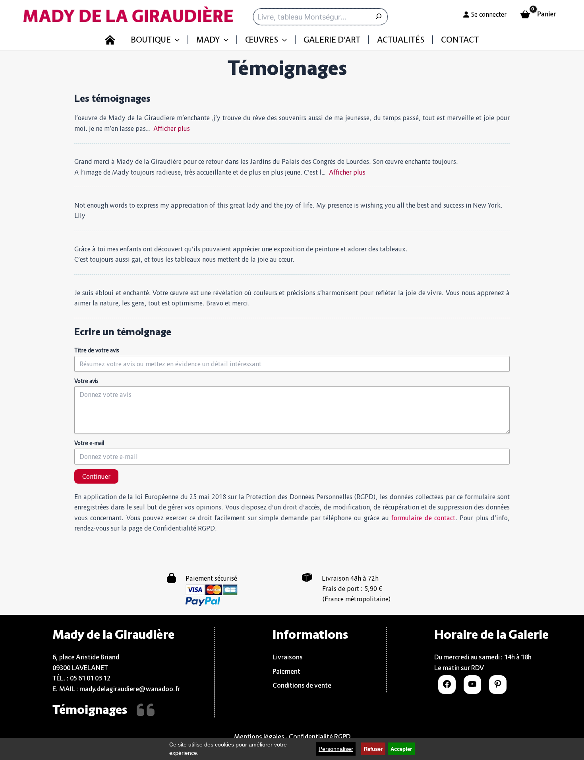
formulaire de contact (423, 518)
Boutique (151, 39)
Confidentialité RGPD (319, 737)
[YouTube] (472, 686)
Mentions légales (259, 737)
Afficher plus (171, 128)
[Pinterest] (498, 686)
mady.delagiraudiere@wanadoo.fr (129, 689)
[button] (175, 40)
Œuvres (261, 39)
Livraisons (288, 657)
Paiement (286, 671)
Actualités (400, 39)
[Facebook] (447, 686)
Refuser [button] (373, 749)
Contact (460, 39)
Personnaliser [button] (336, 749)
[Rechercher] (379, 17)
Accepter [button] (401, 749)
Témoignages (89, 709)
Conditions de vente (302, 685)
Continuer (96, 476)
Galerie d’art (332, 39)
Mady (208, 39)
